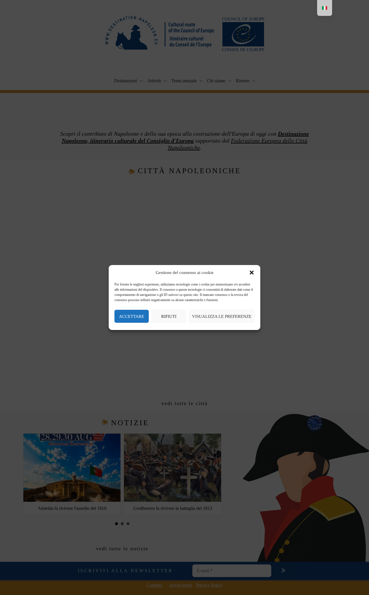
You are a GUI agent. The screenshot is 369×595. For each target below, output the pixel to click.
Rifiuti (168, 316)
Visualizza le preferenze (221, 316)
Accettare (131, 316)
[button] (252, 273)
